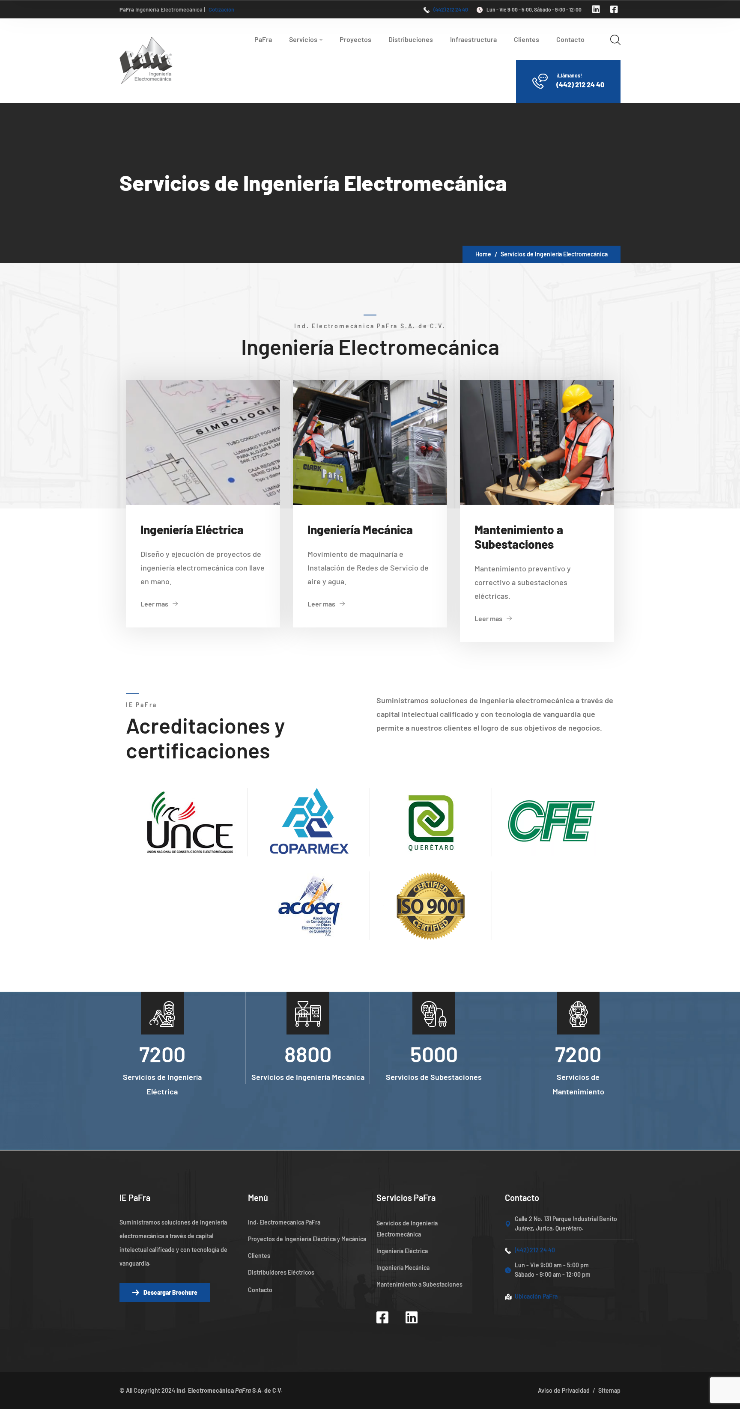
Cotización (221, 9)
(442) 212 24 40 (450, 9)
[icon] (597, 9)
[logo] (146, 59)
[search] (615, 39)
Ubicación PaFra (536, 1296)
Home (483, 254)
